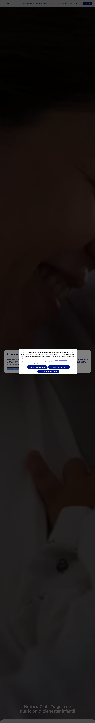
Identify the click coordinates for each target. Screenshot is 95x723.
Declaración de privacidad (51, 361)
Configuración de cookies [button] (61, 360)
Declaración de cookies (36, 361)
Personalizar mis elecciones (48, 371)
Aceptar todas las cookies (37, 367)
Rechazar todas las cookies (59, 367)
